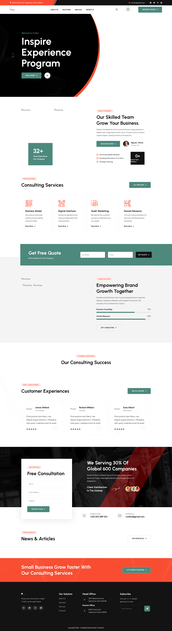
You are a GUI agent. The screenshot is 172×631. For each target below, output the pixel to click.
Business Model (33, 211)
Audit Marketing (100, 211)
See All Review (138, 391)
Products (90, 10)
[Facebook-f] (23, 608)
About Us (54, 10)
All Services (138, 185)
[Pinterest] (161, 2)
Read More (30, 77)
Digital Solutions (67, 211)
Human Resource (133, 211)
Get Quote (142, 255)
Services (78, 10)
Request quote (149, 10)
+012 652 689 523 (98, 516)
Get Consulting (107, 328)
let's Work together (135, 570)
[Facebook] (150, 2)
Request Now (37, 509)
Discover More (107, 144)
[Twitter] (154, 2)
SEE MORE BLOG (138, 538)
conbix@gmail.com (135, 516)
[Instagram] (158, 2)
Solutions (66, 10)
